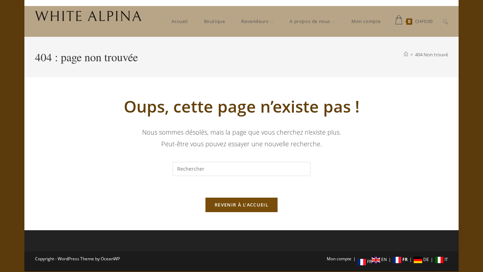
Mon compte (339, 259)
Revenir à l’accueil (241, 205)
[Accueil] (405, 54)
